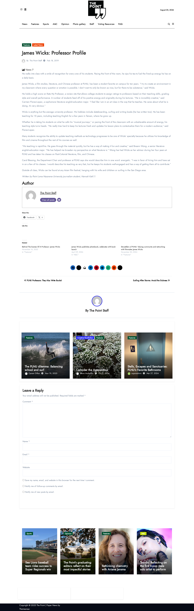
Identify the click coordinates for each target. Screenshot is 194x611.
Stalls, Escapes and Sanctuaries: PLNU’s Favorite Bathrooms (147, 368)
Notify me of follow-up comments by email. (44, 486)
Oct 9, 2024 (104, 373)
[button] (173, 24)
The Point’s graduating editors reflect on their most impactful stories (77, 565)
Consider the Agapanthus (92, 370)
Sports (47, 23)
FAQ (120, 24)
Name (26, 441)
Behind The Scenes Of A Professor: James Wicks (41, 246)
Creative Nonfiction (85, 337)
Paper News (52, 605)
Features (36, 23)
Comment (28, 401)
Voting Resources (106, 24)
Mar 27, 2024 (153, 373)
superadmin (136, 373)
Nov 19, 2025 (51, 373)
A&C (56, 23)
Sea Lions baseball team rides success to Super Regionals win (38, 565)
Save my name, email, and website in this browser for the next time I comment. (60, 480)
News (24, 24)
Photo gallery (79, 24)
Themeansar (24, 608)
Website (26, 467)
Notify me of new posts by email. (39, 491)
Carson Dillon (35, 373)
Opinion (66, 23)
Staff (92, 24)
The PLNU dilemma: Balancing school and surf (44, 368)
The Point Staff (36, 60)
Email (26, 454)
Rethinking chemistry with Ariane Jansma (115, 567)
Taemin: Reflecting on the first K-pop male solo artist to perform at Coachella (153, 567)
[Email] (59, 200)
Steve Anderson (87, 373)
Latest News (38, 45)
